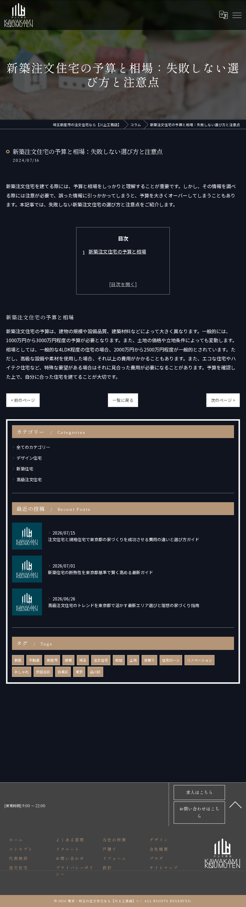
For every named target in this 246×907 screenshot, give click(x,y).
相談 (118, 660)
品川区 (95, 671)
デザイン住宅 (29, 458)
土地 (133, 660)
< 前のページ (23, 400)
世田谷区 (43, 671)
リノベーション (199, 660)
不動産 (34, 660)
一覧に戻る (123, 400)
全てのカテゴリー (33, 447)
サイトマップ (163, 867)
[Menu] (237, 14)
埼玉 (82, 660)
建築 (68, 660)
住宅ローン (171, 660)
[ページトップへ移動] (236, 804)
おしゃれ (21, 671)
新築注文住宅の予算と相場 (117, 251)
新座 (18, 660)
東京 (79, 671)
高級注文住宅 (29, 479)
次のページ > (223, 400)
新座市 (52, 660)
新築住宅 (24, 469)
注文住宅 (101, 660)
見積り (149, 660)
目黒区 (63, 671)
